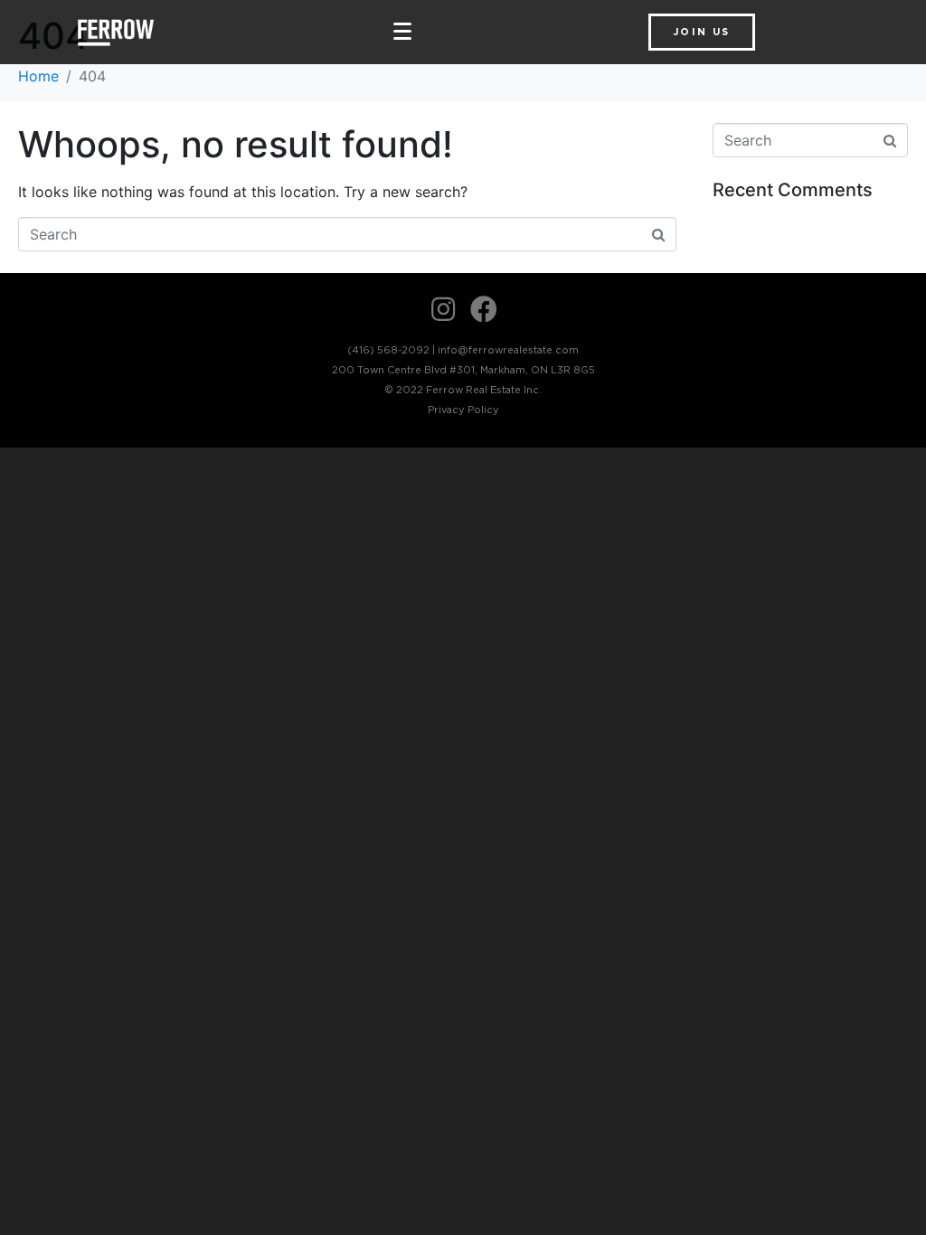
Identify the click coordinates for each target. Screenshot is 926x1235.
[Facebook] (483, 309)
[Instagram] (443, 309)
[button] (701, 32)
